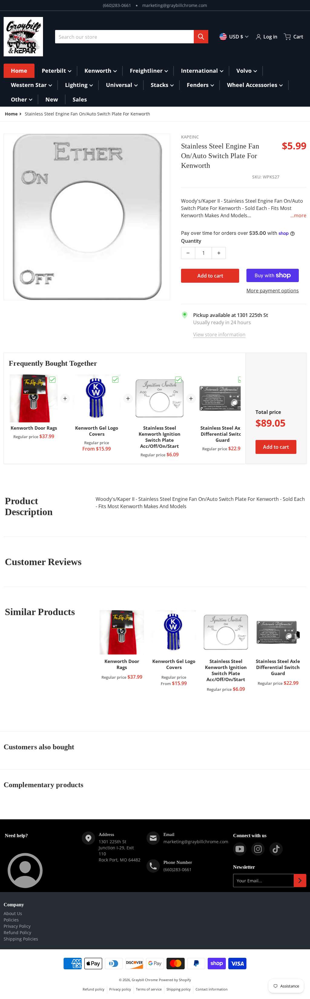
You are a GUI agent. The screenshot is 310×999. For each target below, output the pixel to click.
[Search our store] (201, 36)
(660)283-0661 (117, 5)
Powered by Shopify (175, 979)
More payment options (272, 290)
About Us (13, 913)
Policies (11, 920)
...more (298, 215)
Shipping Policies (21, 939)
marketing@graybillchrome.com (174, 5)
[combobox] (131, 36)
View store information (219, 334)
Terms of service (149, 989)
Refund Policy (17, 932)
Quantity (191, 241)
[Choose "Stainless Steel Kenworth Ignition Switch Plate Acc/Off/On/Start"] (178, 380)
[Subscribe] (300, 880)
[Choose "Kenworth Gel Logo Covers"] (115, 380)
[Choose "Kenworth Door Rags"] (52, 380)
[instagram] (258, 849)
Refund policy (93, 989)
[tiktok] (276, 849)
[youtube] (239, 849)
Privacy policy (120, 989)
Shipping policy (179, 989)
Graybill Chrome (145, 979)
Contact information (212, 989)
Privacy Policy (17, 926)
